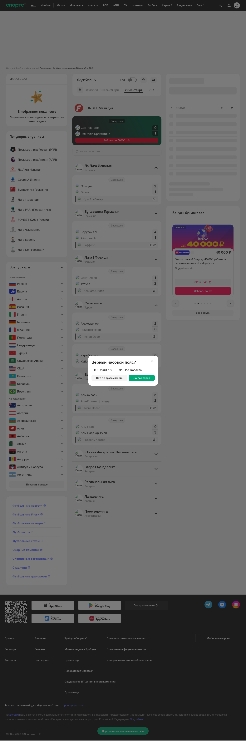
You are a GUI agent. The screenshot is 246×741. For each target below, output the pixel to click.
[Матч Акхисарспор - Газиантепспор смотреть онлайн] (116, 327)
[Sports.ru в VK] (223, 605)
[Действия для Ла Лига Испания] (62, 169)
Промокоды (72, 692)
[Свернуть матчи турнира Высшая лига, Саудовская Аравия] (156, 376)
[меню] (33, 5)
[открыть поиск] (210, 5)
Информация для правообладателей (129, 660)
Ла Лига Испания (29, 169)
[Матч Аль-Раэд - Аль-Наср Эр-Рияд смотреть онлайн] (116, 430)
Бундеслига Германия (33, 189)
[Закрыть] (152, 361)
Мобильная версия (218, 638)
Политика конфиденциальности (126, 649)
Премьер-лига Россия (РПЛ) (37, 149)
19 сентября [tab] (110, 90)
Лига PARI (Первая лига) (34, 209)
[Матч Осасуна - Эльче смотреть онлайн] (116, 190)
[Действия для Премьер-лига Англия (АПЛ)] (62, 159)
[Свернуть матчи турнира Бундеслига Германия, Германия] (156, 214)
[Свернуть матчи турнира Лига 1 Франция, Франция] (156, 259)
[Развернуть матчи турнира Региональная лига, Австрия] (156, 484)
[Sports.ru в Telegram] (209, 605)
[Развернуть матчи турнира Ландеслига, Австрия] (156, 498)
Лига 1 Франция (28, 199)
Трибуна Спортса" (76, 638)
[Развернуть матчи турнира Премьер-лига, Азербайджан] (156, 513)
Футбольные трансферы (29, 576)
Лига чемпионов (29, 229)
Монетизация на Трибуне (80, 649)
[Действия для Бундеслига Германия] (62, 189)
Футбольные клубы (26, 541)
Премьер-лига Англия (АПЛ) (37, 159)
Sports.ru (13, 714)
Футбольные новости (27, 505)
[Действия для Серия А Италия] (62, 179)
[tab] (195, 303)
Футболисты (21, 532)
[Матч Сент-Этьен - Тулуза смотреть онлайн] (116, 281)
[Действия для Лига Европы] (62, 239)
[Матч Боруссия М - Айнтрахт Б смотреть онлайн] (116, 235)
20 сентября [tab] (134, 90)
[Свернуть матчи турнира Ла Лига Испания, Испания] (156, 168)
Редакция (10, 649)
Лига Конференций (31, 249)
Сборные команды (25, 550)
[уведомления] (218, 5)
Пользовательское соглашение (126, 638)
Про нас (9, 638)
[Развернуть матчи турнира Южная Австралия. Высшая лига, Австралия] (156, 454)
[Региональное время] (143, 80)
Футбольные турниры (27, 523)
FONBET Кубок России (33, 219)
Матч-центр (32, 68)
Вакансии (40, 638)
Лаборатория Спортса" (79, 670)
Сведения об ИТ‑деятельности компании (90, 681)
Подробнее (136, 719)
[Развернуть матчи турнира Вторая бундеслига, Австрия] (156, 469)
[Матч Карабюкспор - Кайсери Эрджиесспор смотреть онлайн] (116, 356)
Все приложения (144, 605)
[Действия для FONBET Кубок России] (62, 219)
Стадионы (19, 567)
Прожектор (72, 660)
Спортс (9, 68)
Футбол (19, 68)
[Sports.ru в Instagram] (236, 605)
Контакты (10, 660)
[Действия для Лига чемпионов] (62, 229)
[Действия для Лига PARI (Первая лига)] (62, 209)
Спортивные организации (30, 559)
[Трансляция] (116, 130)
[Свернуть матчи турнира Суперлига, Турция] (156, 305)
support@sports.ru (72, 705)
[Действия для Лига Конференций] (62, 249)
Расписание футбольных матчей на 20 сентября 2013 (67, 68)
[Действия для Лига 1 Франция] (62, 199)
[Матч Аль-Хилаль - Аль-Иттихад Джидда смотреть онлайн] (116, 398)
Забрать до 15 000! (115, 140)
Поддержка (42, 660)
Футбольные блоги (25, 514)
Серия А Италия (29, 179)
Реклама (40, 649)
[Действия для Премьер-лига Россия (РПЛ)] (62, 149)
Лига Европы (26, 239)
